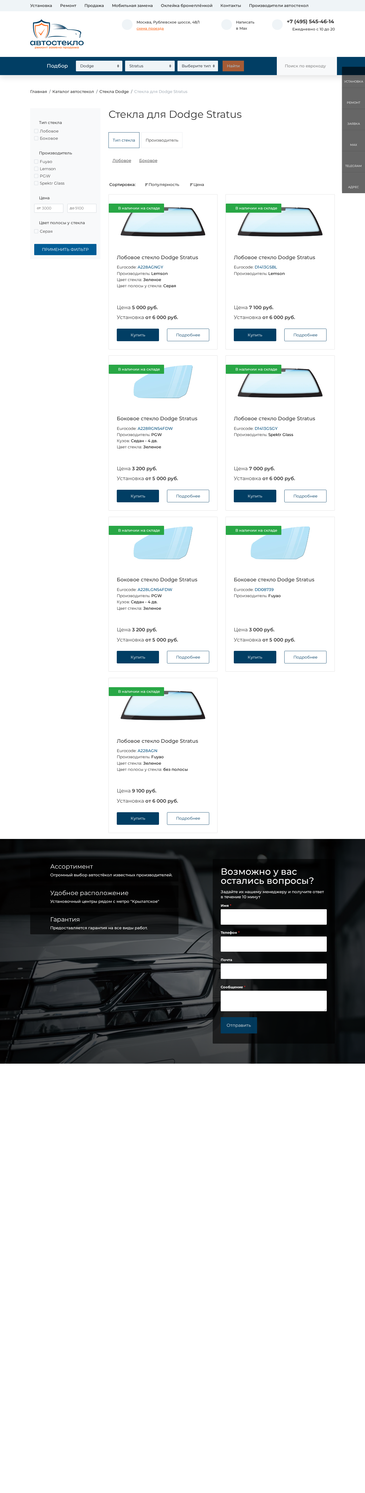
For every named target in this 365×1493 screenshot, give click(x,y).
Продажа (94, 5)
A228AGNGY (150, 267)
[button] (237, 25)
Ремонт (68, 5)
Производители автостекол (279, 5)
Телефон (229, 933)
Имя (225, 906)
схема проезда (150, 28)
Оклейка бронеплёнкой (186, 5)
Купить (138, 334)
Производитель (162, 140)
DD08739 (264, 589)
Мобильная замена (132, 5)
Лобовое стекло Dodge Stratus (157, 257)
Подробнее (188, 334)
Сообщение (232, 987)
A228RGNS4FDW (155, 428)
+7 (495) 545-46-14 (310, 21)
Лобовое (121, 160)
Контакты (230, 5)
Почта (226, 960)
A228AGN (147, 750)
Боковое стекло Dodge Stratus (157, 418)
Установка (41, 5)
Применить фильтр (65, 249)
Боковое (148, 160)
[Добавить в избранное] (204, 208)
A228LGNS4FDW (155, 589)
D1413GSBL (266, 267)
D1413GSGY (266, 428)
